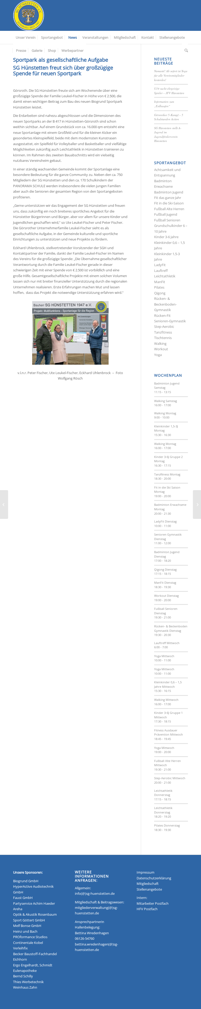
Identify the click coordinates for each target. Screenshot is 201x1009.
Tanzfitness (163, 332)
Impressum (145, 872)
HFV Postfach (147, 909)
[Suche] (185, 50)
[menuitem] (25, 37)
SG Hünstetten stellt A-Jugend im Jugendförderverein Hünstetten (167, 134)
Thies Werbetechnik (28, 981)
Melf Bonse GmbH (27, 925)
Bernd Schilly (23, 976)
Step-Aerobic (164, 326)
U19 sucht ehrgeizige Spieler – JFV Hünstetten (169, 91)
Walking (160, 343)
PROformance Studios (30, 937)
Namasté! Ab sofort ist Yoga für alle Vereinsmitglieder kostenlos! (170, 75)
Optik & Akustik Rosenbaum (35, 914)
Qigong (159, 293)
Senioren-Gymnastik (170, 321)
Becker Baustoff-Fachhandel (35, 953)
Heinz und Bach (25, 931)
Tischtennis (163, 337)
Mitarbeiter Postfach (153, 903)
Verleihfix (20, 948)
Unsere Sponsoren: (28, 872)
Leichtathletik (164, 276)
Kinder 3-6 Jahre (166, 236)
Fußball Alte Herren (169, 209)
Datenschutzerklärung (154, 878)
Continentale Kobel (28, 942)
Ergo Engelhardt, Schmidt (32, 965)
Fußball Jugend (165, 214)
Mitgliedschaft (148, 883)
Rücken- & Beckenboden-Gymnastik (165, 304)
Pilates (159, 287)
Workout (161, 349)
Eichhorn (20, 959)
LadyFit (160, 264)
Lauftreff (161, 270)
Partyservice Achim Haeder (34, 903)
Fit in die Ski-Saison (169, 203)
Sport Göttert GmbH (29, 920)
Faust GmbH (23, 897)
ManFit (159, 281)
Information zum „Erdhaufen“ (164, 104)
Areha (17, 909)
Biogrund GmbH (25, 881)
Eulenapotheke (25, 970)
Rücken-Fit (162, 315)
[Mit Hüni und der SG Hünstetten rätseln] (197, 504)
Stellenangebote (149, 889)
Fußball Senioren (167, 220)
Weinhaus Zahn (25, 987)
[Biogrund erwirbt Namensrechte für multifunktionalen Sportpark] (4, 504)
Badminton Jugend (168, 192)
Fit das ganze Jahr (167, 197)
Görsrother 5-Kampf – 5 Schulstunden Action (168, 117)
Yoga (158, 354)
